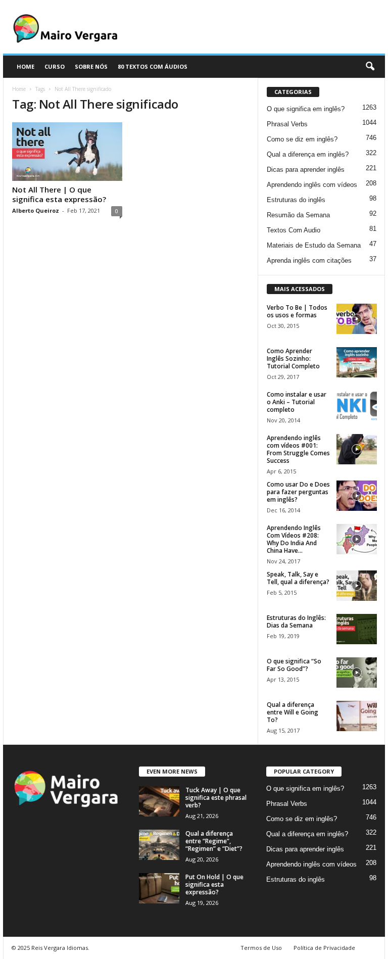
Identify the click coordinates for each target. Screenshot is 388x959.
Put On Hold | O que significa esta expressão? (214, 884)
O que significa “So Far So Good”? (294, 665)
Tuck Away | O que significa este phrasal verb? (216, 797)
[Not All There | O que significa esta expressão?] (67, 151)
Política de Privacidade (324, 947)
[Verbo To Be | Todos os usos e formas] (356, 319)
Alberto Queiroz (35, 210)
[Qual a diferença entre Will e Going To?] (356, 716)
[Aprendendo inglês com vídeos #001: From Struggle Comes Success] (356, 449)
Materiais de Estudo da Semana (314, 245)
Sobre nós (91, 66)
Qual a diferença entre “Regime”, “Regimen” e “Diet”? (214, 841)
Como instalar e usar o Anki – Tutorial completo (296, 402)
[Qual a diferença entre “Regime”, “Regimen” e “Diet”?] (159, 845)
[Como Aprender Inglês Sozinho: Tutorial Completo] (356, 362)
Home (19, 88)
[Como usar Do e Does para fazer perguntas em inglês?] (356, 496)
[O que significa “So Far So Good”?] (356, 672)
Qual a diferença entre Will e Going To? (292, 712)
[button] (370, 67)
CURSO (54, 66)
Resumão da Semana (298, 215)
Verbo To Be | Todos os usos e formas (297, 311)
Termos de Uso (261, 947)
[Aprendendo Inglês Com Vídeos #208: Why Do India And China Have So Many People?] (356, 539)
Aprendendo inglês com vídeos (312, 184)
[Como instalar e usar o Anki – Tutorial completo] (356, 406)
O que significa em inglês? (306, 109)
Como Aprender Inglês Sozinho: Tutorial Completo (293, 358)
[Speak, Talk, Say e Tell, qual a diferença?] (356, 585)
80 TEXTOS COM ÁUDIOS (152, 66)
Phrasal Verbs (287, 124)
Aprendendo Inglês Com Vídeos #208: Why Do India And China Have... (294, 539)
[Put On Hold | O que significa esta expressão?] (159, 888)
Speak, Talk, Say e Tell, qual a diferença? (298, 578)
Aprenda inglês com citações (309, 260)
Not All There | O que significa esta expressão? (59, 194)
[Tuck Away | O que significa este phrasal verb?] (159, 801)
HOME (25, 66)
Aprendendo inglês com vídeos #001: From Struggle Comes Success (298, 449)
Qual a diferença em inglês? (308, 154)
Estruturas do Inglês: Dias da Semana (296, 621)
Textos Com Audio (293, 230)
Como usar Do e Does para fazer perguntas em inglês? (298, 492)
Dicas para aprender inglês (306, 169)
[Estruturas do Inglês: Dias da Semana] (356, 629)
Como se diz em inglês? (302, 139)
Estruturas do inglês (296, 200)
